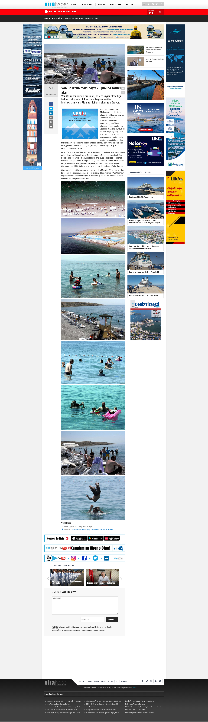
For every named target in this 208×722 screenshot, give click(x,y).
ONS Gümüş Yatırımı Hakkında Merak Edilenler (139, 713)
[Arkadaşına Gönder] (51, 117)
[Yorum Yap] (51, 126)
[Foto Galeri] (153, 4)
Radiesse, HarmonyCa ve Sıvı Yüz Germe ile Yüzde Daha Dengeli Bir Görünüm (62, 701)
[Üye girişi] (155, 681)
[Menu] (144, 4)
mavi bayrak (95, 529)
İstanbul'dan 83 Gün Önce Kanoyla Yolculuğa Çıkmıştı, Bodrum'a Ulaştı (101, 713)
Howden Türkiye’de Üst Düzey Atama (97, 707)
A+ (123, 88)
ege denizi (103, 529)
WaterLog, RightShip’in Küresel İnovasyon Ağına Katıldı (64, 713)
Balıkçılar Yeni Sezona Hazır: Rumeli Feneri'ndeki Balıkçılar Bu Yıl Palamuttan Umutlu (100, 710)
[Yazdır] (51, 122)
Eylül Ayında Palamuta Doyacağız (135, 704)
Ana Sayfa (82, 681)
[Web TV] (148, 4)
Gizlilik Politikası (107, 681)
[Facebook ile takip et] (142, 681)
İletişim (96, 681)
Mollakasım (82, 529)
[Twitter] (51, 108)
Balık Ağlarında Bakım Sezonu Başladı (58, 704)
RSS (117, 681)
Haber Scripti (128, 688)
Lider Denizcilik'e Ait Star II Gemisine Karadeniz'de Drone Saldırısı (102, 701)
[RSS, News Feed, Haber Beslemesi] (151, 681)
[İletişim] (157, 4)
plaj (88, 529)
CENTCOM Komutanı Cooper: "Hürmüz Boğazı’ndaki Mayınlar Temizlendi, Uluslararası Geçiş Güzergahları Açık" (102, 704)
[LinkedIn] (51, 113)
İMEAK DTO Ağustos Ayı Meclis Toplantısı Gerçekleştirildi (143, 707)
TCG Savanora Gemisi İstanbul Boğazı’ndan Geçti (69, 12)
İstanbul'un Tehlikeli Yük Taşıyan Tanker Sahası (139, 701)
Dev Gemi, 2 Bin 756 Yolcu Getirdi (135, 710)
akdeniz (110, 529)
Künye (90, 681)
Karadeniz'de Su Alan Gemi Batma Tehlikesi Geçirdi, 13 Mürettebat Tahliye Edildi (62, 707)
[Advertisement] (84, 659)
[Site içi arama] (161, 4)
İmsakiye (124, 681)
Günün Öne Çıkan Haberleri (53, 694)
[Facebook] (51, 104)
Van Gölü (74, 529)
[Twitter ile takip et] (147, 681)
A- (123, 92)
